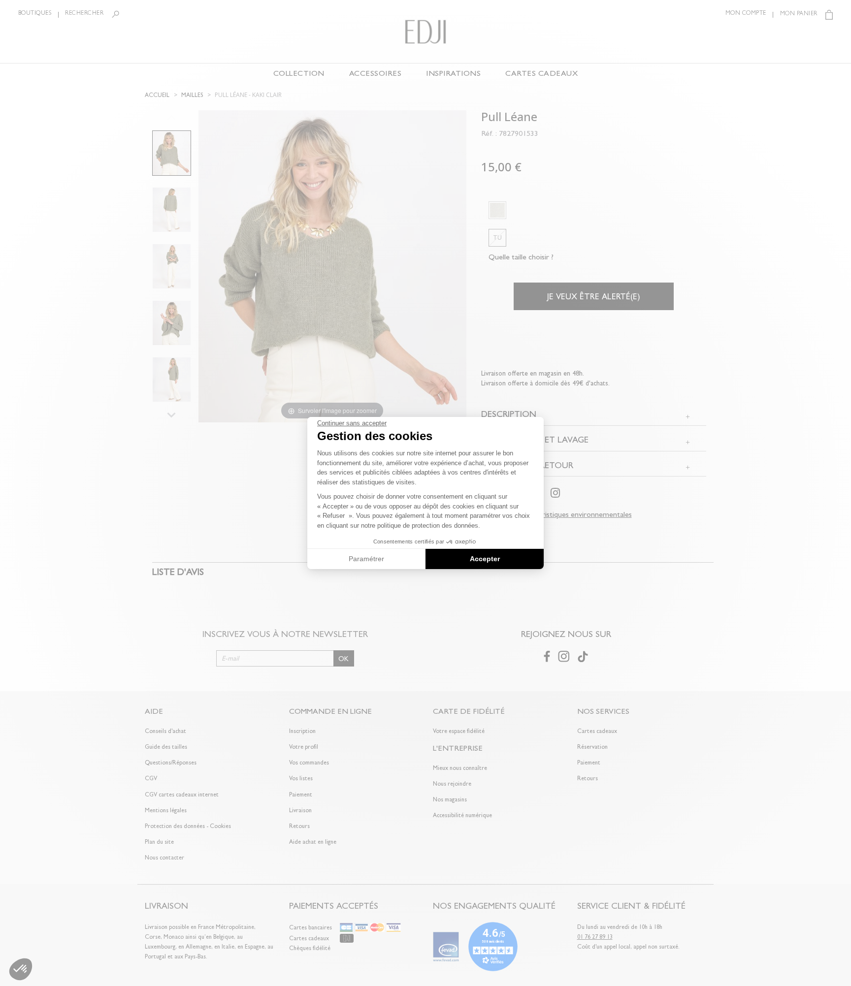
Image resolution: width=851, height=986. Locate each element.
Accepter (485, 559)
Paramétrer (366, 559)
